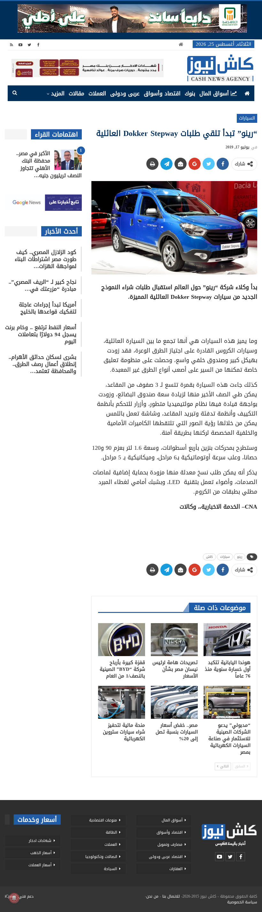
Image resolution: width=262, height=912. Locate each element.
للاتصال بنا (171, 896)
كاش (209, 557)
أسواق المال (214, 93)
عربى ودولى (125, 93)
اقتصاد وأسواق (162, 93)
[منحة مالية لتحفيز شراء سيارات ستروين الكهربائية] (121, 702)
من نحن (152, 896)
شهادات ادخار (40, 840)
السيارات (247, 118)
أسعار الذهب (40, 852)
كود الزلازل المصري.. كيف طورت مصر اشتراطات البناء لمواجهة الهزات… (45, 259)
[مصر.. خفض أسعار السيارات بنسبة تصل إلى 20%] (174, 702)
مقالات (76, 93)
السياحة (110, 868)
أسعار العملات (39, 864)
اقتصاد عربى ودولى (165, 856)
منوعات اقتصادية (103, 820)
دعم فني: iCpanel (19, 896)
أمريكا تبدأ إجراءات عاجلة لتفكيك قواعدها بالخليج (47, 308)
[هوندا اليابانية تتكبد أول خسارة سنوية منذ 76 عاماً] (227, 639)
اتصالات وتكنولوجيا (101, 856)
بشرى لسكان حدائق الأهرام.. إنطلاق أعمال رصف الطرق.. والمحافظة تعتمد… (42, 364)
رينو (239, 557)
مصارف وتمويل (170, 844)
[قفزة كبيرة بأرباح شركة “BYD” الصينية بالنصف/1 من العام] (121, 639)
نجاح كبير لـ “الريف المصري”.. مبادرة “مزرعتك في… (42, 285)
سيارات (225, 557)
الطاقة (111, 832)
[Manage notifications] (14, 898)
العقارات (175, 868)
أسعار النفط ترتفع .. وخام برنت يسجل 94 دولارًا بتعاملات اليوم (40, 334)
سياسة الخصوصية (242, 902)
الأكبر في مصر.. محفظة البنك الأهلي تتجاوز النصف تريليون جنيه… (49, 164)
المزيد (58, 93)
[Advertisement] (174, 316)
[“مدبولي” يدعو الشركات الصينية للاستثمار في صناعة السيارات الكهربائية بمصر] (227, 702)
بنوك (190, 93)
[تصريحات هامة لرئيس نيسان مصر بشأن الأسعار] (174, 639)
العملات (97, 93)
